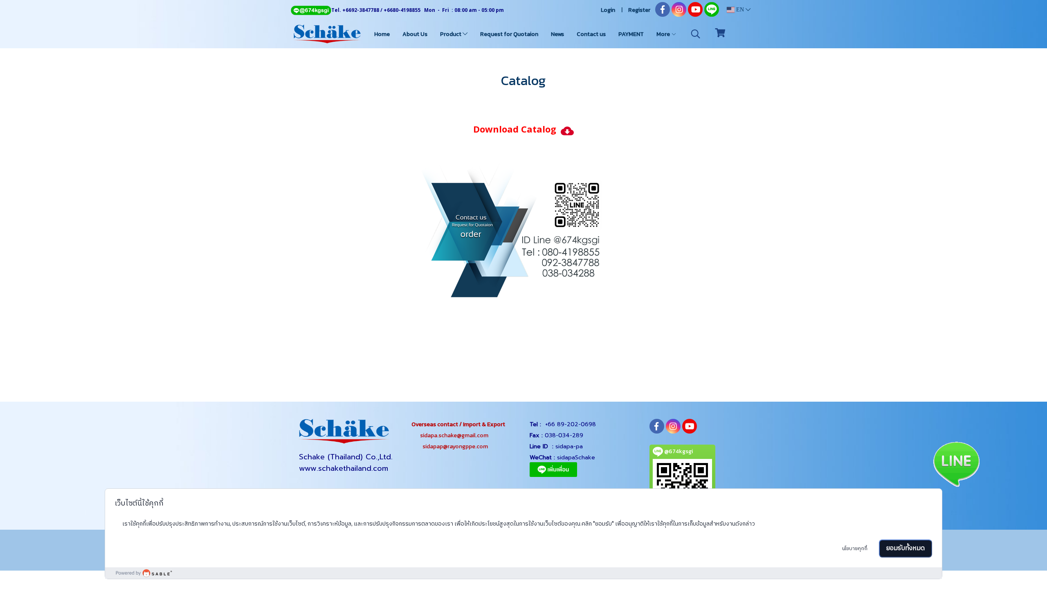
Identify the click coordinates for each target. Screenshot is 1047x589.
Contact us (591, 34)
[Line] (310, 10)
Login (608, 10)
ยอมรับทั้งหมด (905, 548)
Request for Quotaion (509, 34)
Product (451, 34)
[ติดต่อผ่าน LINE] (956, 463)
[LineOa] (523, 228)
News (557, 34)
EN (740, 10)
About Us (414, 34)
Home (382, 34)
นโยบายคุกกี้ (854, 549)
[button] (696, 34)
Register (639, 10)
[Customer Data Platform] (523, 573)
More (663, 34)
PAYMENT (631, 34)
